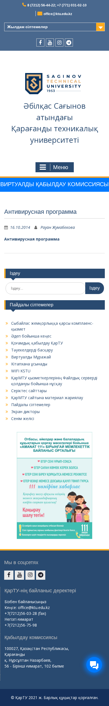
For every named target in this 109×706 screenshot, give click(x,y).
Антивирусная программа (32, 239)
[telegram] (69, 42)
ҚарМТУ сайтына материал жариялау (47, 397)
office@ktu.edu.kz (58, 14)
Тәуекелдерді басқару (32, 350)
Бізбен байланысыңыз (25, 601)
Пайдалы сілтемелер (30, 404)
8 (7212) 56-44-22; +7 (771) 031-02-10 (57, 5)
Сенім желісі (22, 418)
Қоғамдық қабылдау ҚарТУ (37, 343)
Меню (60, 167)
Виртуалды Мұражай (31, 357)
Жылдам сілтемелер (27, 27)
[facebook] (40, 42)
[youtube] (50, 42)
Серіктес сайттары (29, 390)
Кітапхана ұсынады (29, 364)
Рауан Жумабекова (58, 227)
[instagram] (59, 42)
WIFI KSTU (20, 370)
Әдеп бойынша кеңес (31, 336)
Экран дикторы (25, 411)
